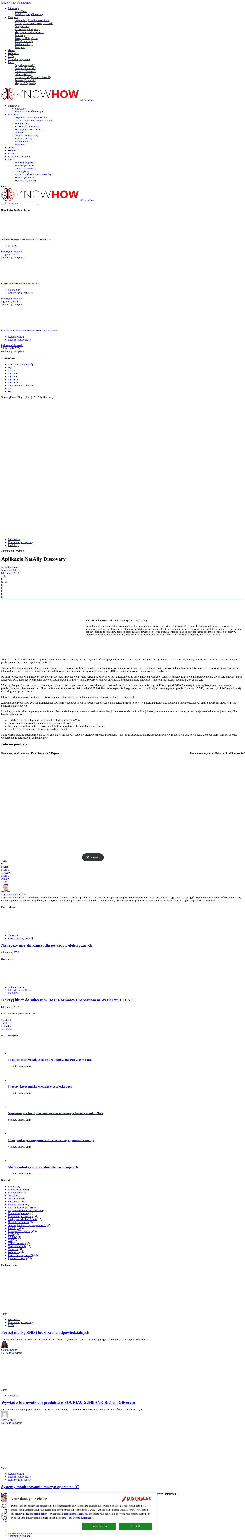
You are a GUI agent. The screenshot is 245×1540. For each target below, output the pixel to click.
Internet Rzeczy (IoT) (19, 339)
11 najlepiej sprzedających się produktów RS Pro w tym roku (26, 239)
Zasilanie (13, 373)
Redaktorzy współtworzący (29, 14)
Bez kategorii (15, 1192)
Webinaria (13, 53)
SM (10, 1240)
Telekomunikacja (24, 44)
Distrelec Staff (8, 1419)
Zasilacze (13, 379)
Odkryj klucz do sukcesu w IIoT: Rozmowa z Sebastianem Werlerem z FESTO (68, 1000)
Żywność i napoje (17, 1258)
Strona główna (9, 397)
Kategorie (13, 17)
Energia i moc (22, 26)
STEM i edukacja (24, 41)
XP (10, 388)
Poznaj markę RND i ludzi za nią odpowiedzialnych (45, 1332)
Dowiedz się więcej (11, 1352)
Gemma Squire (9, 1349)
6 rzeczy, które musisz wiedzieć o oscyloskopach (20, 283)
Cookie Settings (99, 1526)
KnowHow (21, 11)
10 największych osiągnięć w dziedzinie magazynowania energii (51, 1140)
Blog (19, 397)
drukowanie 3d (16, 1198)
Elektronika (14, 289)
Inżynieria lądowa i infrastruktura (32, 20)
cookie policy (40, 1514)
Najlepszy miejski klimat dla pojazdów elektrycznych (46, 945)
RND (11, 56)
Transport (20, 47)
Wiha (11, 391)
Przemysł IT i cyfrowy (26, 38)
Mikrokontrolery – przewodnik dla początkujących (43, 1167)
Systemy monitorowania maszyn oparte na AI (40, 1487)
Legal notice (87, 1518)
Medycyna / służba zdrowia (29, 32)
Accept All (135, 1526)
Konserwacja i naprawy (27, 29)
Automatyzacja (16, 336)
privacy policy (22, 1514)
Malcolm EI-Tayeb (11, 570)
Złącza (11, 370)
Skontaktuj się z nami (19, 59)
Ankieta (12, 1186)
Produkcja (20, 35)
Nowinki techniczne (18, 1222)
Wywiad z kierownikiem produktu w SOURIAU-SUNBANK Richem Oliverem (68, 1402)
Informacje (13, 8)
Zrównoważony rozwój (20, 364)
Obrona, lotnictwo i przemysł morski (34, 23)
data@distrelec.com (73, 1514)
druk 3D (12, 1195)
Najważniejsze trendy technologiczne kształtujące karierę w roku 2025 (29, 330)
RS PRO (12, 245)
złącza (11, 367)
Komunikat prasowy (19, 1213)
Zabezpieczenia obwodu (21, 385)
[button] (3, 186)
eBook (11, 50)
